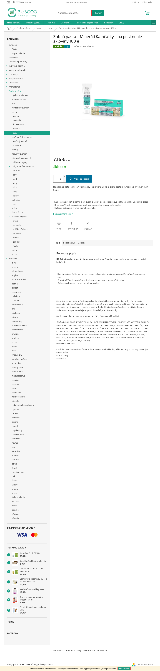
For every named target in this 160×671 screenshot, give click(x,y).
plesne (15, 422)
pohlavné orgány (20, 162)
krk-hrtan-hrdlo (19, 99)
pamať (15, 426)
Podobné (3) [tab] (69, 242)
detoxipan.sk (59, 650)
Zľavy (78, 650)
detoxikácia (17, 304)
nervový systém (19, 154)
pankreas (17, 233)
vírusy (15, 484)
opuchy (15, 409)
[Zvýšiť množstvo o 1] (64, 177)
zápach (15, 501)
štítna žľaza (17, 212)
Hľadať (98, 13)
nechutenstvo (18, 396)
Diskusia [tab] (81, 242)
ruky (15, 187)
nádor (14, 388)
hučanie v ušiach (19, 325)
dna (13, 308)
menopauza (17, 367)
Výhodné (13, 45)
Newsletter (102, 650)
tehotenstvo (18, 472)
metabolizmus (18, 375)
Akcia (14, 49)
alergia (15, 267)
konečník (17, 225)
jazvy (14, 342)
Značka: (83, 46)
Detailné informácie (62, 214)
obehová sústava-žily (22, 158)
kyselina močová (20, 359)
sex (13, 447)
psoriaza (16, 438)
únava (14, 480)
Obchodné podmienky (76, 2)
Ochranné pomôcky (18, 61)
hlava (14, 112)
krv (13, 103)
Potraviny (13, 74)
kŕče (14, 350)
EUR (134, 2)
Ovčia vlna (13, 82)
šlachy (16, 195)
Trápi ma (13, 258)
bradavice (16, 292)
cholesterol (17, 329)
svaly (15, 191)
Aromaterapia (15, 86)
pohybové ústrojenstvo (23, 166)
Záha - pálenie (18, 497)
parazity (16, 417)
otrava (15, 413)
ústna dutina (18, 124)
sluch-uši (17, 120)
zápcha (15, 510)
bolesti (15, 287)
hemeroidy (17, 321)
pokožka (16, 200)
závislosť (16, 514)
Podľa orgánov (15, 91)
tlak (13, 476)
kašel (14, 346)
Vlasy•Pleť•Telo (16, 78)
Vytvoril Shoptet (145, 664)
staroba (15, 459)
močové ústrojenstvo (22, 137)
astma (15, 283)
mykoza (15, 384)
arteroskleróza (19, 279)
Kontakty (70, 650)
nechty (15, 149)
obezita (15, 401)
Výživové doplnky (17, 66)
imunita (15, 334)
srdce (14, 208)
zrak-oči (16, 128)
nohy (15, 183)
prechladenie (18, 434)
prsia (14, 204)
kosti (15, 179)
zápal (14, 505)
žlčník (15, 246)
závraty (15, 518)
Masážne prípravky (17, 70)
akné (14, 262)
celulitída (16, 296)
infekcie (15, 338)
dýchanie (16, 313)
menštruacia (17, 371)
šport (14, 468)
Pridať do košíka (81, 178)
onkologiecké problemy (23, 405)
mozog (16, 116)
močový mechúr (20, 141)
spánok (15, 455)
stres (14, 463)
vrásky (15, 489)
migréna (16, 380)
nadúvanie (16, 392)
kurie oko (16, 363)
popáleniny (17, 430)
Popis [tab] (57, 242)
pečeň (16, 237)
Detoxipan (13, 57)
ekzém (15, 317)
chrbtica (16, 170)
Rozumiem (124, 668)
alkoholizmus (18, 271)
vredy (14, 493)
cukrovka (16, 300)
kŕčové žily (17, 355)
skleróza (16, 451)
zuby (15, 133)
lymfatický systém (20, 107)
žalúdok (16, 242)
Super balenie (18, 53)
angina (15, 275)
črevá (15, 221)
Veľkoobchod (89, 650)
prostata (17, 145)
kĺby (15, 174)
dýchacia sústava (20, 95)
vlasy (14, 254)
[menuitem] (13, 22)
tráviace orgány (19, 216)
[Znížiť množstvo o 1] (64, 180)
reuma (15, 443)
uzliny (14, 250)
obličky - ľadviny (20, 229)
